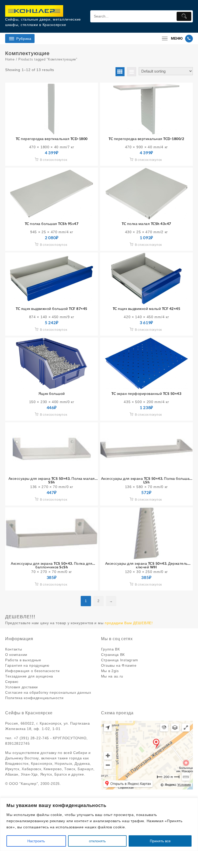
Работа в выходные (23, 660)
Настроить (36, 841)
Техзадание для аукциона (29, 676)
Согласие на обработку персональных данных (48, 692)
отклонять (97, 841)
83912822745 (17, 743)
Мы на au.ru (112, 676)
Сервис (12, 682)
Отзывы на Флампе (119, 665)
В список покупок (53, 160)
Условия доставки (21, 687)
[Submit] (184, 16)
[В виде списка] (131, 71)
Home (10, 59)
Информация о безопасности (32, 671)
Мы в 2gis (110, 671)
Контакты (13, 649)
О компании (16, 655)
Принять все (160, 841)
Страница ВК (113, 655)
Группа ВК (110, 649)
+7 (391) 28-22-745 (31, 738)
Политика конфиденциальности (34, 698)
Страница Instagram (119, 660)
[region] (99, 824)
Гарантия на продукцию (27, 665)
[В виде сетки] (120, 71)
